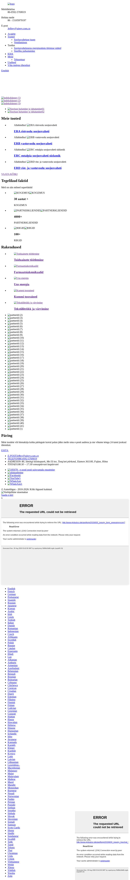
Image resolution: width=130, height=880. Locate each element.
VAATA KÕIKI (9, 174)
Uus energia (21, 284)
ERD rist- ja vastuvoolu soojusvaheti (38, 168)
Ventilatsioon (20, 42)
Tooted (11, 36)
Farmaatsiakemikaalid (28, 272)
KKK (10, 53)
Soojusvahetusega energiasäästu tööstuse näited (37, 48)
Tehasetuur (19, 59)
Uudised (12, 62)
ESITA (4, 450)
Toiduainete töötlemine (28, 259)
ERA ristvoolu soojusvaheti (31, 131)
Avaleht (11, 34)
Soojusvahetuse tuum (24, 39)
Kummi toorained (25, 296)
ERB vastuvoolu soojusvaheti (33, 143)
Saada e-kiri (7, 495)
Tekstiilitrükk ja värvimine (31, 308)
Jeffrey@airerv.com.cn (19, 28)
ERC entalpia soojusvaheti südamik (37, 155)
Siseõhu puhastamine (24, 51)
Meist (10, 56)
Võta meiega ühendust (19, 65)
